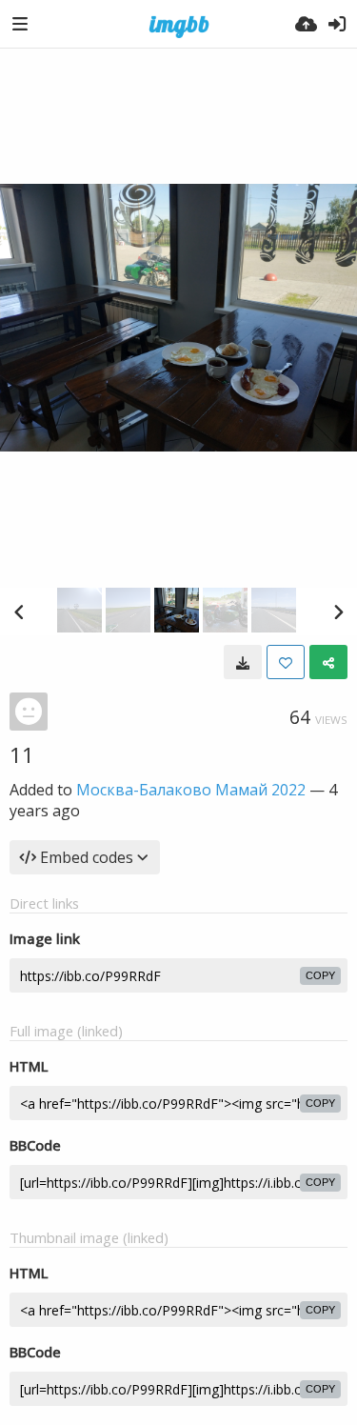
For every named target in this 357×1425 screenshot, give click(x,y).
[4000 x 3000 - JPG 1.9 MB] (243, 662)
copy (320, 975)
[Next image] (338, 611)
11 (22, 754)
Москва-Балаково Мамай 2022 (191, 789)
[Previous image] (19, 611)
